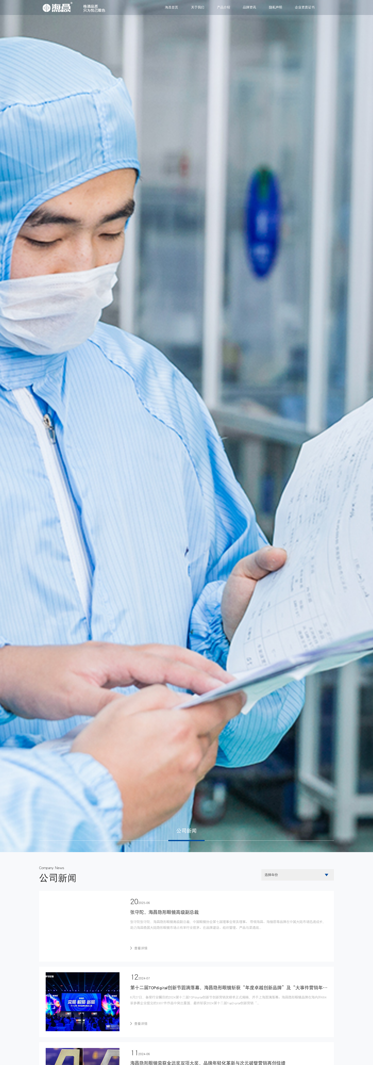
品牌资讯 (249, 7)
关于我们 (197, 7)
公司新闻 (186, 830)
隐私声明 (275, 7)
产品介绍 (223, 7)
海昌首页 (171, 7)
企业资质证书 (305, 7)
